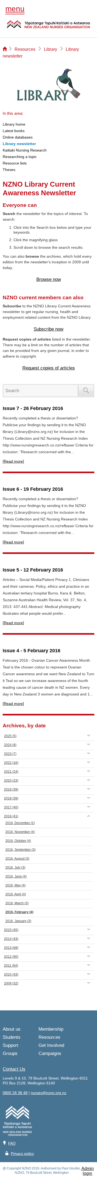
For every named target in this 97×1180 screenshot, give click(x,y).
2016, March (17, 903)
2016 (11, 816)
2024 (10, 745)
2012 (11, 957)
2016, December (20, 823)
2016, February (19, 912)
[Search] (86, 390)
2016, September (20, 850)
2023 (10, 754)
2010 (11, 974)
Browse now (48, 279)
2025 (10, 736)
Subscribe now (48, 329)
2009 (11, 983)
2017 (11, 807)
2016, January (18, 921)
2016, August (17, 858)
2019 (11, 789)
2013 (11, 948)
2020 (11, 780)
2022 (11, 763)
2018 (11, 798)
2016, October (18, 841)
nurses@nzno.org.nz (48, 1093)
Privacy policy (22, 1153)
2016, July (15, 867)
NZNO (48, 28)
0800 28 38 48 (15, 1093)
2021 (11, 772)
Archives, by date (24, 725)
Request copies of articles (48, 368)
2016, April (15, 894)
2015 (11, 930)
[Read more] (13, 461)
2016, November (20, 832)
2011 (11, 965)
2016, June (16, 876)
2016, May (15, 885)
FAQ (12, 1143)
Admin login (87, 1171)
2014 (11, 939)
